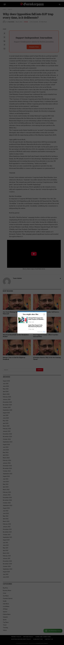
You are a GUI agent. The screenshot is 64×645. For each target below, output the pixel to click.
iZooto (44, 331)
